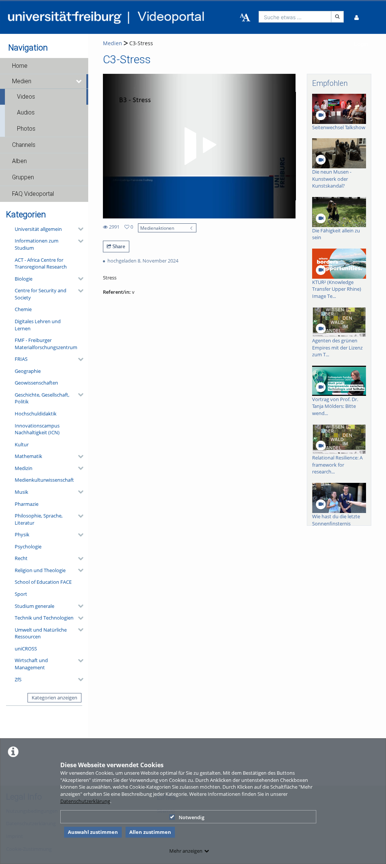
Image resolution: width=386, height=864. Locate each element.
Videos (26, 96)
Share (118, 246)
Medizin (23, 468)
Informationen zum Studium (36, 244)
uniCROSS (26, 648)
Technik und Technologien (44, 617)
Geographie (28, 371)
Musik (21, 491)
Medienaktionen (157, 228)
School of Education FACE (43, 582)
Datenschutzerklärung (85, 801)
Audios (26, 112)
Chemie (23, 309)
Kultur (22, 444)
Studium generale (34, 606)
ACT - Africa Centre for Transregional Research (41, 263)
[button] (44, 66)
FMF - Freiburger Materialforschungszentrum (46, 344)
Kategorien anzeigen (54, 697)
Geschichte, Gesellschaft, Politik (42, 398)
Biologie (23, 278)
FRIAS (21, 359)
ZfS (18, 679)
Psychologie (28, 546)
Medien (21, 81)
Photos (26, 128)
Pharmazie (26, 504)
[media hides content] (79, 81)
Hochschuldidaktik (36, 413)
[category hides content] (78, 229)
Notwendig (191, 817)
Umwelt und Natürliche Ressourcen (41, 633)
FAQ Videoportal (33, 194)
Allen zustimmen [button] (150, 832)
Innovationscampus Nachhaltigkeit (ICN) (37, 429)
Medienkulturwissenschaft (44, 479)
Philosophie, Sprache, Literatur (39, 519)
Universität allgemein (38, 229)
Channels (23, 145)
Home (20, 66)
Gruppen (23, 177)
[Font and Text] (245, 18)
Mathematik (28, 456)
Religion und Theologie (40, 570)
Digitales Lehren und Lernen (38, 325)
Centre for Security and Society (40, 294)
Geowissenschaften (36, 382)
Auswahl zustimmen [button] (93, 832)
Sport (21, 594)
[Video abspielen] (199, 146)
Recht (21, 558)
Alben (19, 161)
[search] (295, 17)
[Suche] (337, 17)
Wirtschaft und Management (31, 664)
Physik (22, 534)
